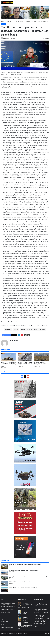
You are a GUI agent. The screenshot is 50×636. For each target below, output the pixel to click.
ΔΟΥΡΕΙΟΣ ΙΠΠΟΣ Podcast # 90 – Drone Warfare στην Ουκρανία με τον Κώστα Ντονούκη (25, 363)
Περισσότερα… (8, 612)
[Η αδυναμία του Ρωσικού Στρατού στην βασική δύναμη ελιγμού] (41, 357)
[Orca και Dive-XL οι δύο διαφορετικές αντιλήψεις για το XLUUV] (4, 589)
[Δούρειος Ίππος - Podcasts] (25, 12)
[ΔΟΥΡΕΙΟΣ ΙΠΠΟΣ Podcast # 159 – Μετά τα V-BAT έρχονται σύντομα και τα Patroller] (4, 583)
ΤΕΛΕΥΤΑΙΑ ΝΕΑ (8, 21)
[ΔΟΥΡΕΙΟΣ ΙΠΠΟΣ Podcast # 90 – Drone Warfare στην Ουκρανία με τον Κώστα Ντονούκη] (25, 357)
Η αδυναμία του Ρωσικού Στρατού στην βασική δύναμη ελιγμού (40, 363)
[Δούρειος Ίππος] (7, 2)
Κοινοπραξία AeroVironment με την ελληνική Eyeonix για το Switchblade (24, 564)
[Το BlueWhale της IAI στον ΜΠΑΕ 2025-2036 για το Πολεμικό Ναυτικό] (4, 572)
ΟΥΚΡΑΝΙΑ (8, 329)
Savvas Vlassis (6, 38)
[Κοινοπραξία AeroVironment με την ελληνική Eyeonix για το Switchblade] (4, 566)
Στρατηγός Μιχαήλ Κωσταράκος (36, 329)
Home (3, 21)
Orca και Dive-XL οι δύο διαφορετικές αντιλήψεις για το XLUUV (23, 587)
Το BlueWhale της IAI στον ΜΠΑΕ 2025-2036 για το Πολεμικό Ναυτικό (24, 570)
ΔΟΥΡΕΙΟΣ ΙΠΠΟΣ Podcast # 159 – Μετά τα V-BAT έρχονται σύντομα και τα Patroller (27, 581)
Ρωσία (23, 329)
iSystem (25, 633)
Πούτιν (16, 329)
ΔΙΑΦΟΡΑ (3, 24)
